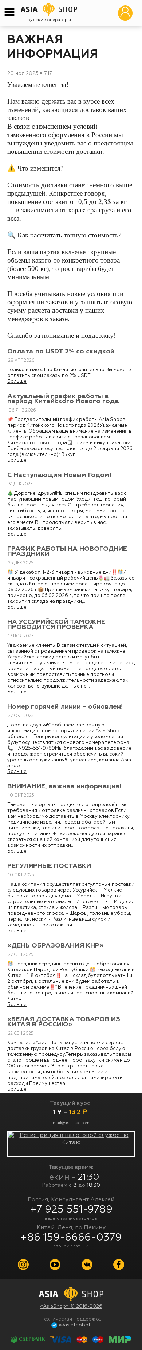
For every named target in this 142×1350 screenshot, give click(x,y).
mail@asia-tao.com (71, 1123)
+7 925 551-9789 (71, 1210)
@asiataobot (75, 1325)
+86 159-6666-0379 (71, 1238)
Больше (17, 381)
